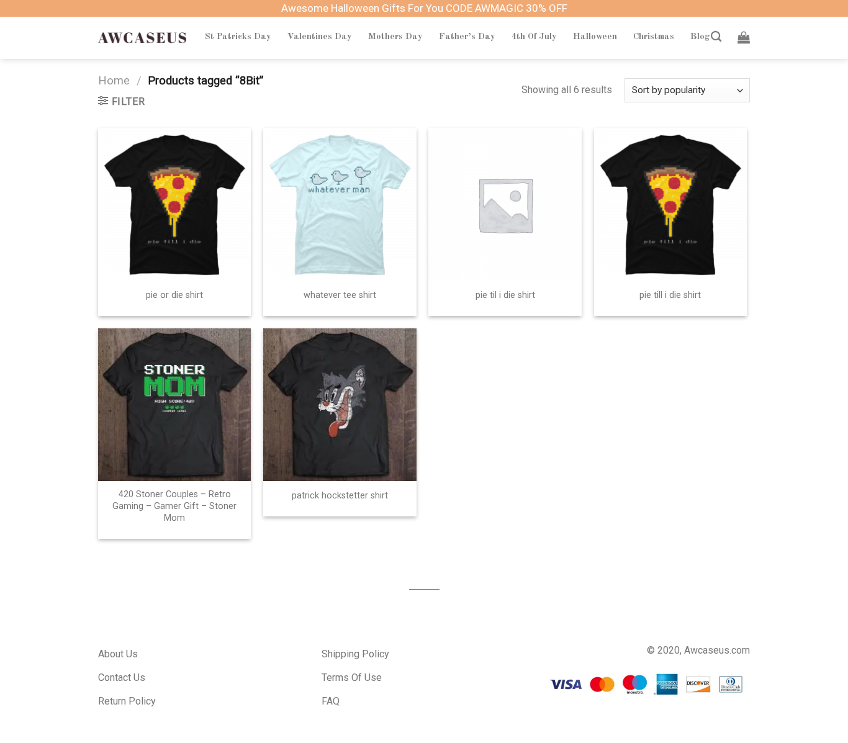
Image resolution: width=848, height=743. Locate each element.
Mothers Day (395, 36)
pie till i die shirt (670, 295)
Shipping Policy (355, 654)
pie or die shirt (174, 295)
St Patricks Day (238, 36)
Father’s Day (467, 36)
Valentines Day (319, 36)
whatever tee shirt (340, 295)
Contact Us (121, 677)
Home (114, 80)
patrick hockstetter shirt (340, 495)
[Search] (716, 37)
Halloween (595, 36)
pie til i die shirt (505, 295)
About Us (118, 654)
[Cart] (743, 37)
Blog (700, 36)
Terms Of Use (352, 677)
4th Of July (534, 36)
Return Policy (127, 701)
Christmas (653, 36)
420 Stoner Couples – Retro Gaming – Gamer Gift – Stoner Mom (174, 506)
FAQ (331, 701)
